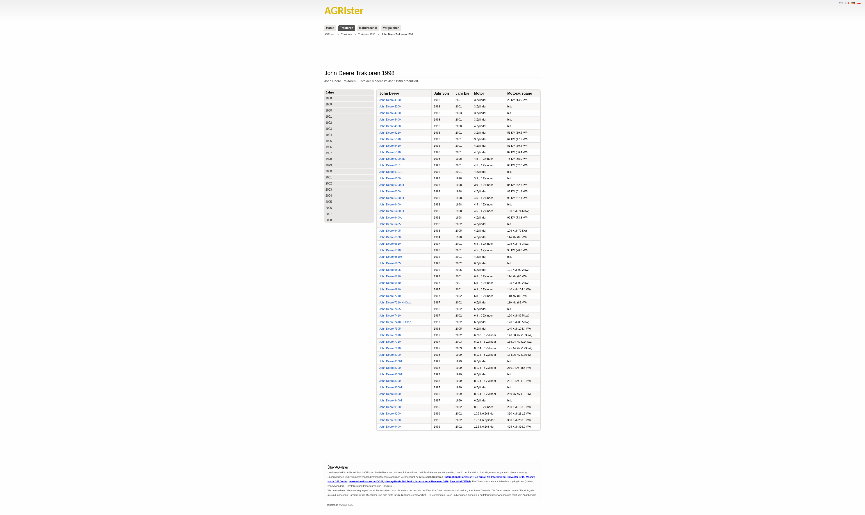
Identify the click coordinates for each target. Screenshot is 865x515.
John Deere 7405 (390, 309)
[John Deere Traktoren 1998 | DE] (853, 3)
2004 (329, 195)
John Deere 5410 (390, 145)
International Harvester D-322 (366, 481)
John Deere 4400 (390, 119)
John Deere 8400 (390, 394)
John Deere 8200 (390, 367)
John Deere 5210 (390, 132)
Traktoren (346, 28)
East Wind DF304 (460, 481)
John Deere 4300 (390, 113)
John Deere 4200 (390, 106)
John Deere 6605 (390, 263)
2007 (329, 214)
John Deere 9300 (390, 420)
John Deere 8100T (390, 361)
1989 (329, 104)
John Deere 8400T (390, 400)
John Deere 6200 (390, 178)
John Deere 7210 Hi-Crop (395, 302)
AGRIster (329, 34)
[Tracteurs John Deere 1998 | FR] (847, 3)
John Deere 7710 (390, 341)
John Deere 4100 (390, 100)
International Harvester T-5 (460, 477)
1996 (329, 147)
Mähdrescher (368, 28)
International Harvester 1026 (431, 481)
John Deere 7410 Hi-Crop (395, 322)
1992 (329, 122)
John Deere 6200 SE (392, 185)
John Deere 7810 (390, 348)
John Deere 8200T (390, 374)
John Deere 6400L (390, 217)
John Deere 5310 (390, 139)
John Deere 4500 (390, 126)
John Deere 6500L (390, 237)
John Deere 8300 (390, 381)
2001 (329, 177)
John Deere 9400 (390, 426)
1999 (329, 165)
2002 (329, 183)
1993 (329, 128)
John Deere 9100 (390, 407)
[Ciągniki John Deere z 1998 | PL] (858, 3)
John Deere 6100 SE (392, 158)
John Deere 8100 (390, 354)
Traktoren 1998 (366, 34)
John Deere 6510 (390, 243)
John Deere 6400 (390, 204)
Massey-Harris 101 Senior (399, 481)
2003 (329, 189)
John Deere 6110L (390, 171)
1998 (329, 159)
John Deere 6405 (390, 224)
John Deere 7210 (390, 296)
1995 (329, 141)
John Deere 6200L (390, 191)
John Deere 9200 (390, 413)
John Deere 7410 (390, 315)
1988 (329, 98)
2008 (329, 220)
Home (330, 28)
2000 (329, 171)
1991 (329, 116)
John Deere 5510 (390, 152)
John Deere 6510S (391, 256)
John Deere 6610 (390, 276)
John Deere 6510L (390, 250)
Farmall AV (483, 477)
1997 (329, 153)
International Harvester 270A (508, 477)
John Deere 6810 (390, 283)
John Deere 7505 (390, 328)
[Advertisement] (432, 53)
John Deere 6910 (390, 289)
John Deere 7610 (390, 335)
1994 (329, 135)
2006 (329, 208)
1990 (329, 110)
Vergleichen (391, 28)
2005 (329, 201)
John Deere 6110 (390, 165)
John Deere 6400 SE (392, 211)
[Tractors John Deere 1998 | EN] (841, 3)
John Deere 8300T (390, 387)
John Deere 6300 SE (392, 198)
